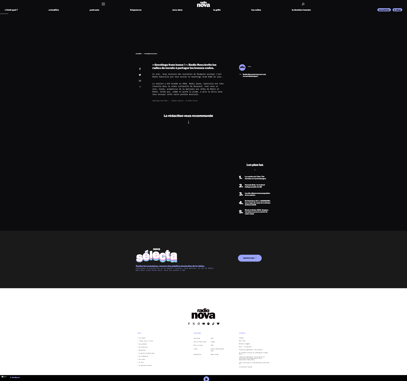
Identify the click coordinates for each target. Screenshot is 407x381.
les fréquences (143, 356)
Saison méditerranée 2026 (217, 350)
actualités (54, 9)
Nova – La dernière (245, 346)
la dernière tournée (301, 9)
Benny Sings (214, 354)
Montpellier (197, 354)
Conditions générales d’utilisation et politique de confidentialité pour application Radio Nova (252, 358)
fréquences (135, 9)
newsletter (384, 9)
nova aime (177, 9)
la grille (217, 9)
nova (249, 66)
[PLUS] (143, 87)
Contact (241, 338)
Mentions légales (244, 344)
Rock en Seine (198, 345)
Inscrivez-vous (248, 258)
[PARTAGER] (143, 75)
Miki (212, 338)
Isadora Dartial (177, 101)
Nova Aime (197, 338)
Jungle (213, 342)
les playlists (143, 347)
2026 (212, 345)
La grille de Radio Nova (147, 353)
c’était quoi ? (11, 9)
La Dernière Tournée (245, 367)
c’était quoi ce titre (146, 341)
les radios (256, 9)
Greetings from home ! (160, 101)
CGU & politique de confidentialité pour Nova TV (254, 363)
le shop (397, 9)
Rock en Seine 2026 (200, 342)
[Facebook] (143, 69)
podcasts (94, 9)
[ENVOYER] (143, 80)
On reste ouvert (192, 101)
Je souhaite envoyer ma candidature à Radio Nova (253, 353)
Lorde (195, 349)
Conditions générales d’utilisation (250, 349)
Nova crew (242, 341)
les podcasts (143, 344)
